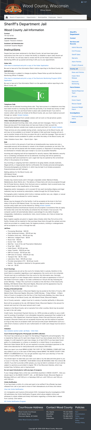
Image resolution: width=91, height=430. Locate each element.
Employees (52, 17)
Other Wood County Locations (28, 420)
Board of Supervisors (17, 17)
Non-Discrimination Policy (80, 414)
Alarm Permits (76, 61)
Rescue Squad (76, 104)
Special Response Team (78, 92)
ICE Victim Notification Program (15, 401)
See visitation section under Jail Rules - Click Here (21, 331)
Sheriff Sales (76, 54)
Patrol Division (75, 87)
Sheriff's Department (74, 33)
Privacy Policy (80, 422)
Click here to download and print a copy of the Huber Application (26, 65)
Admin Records (77, 47)
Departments (31, 17)
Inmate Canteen (23, 115)
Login (85, 2)
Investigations (75, 113)
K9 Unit (74, 96)
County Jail (74, 69)
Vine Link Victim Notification (13, 389)
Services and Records (74, 43)
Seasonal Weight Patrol (77, 108)
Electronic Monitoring (75, 83)
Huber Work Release (76, 77)
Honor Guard (76, 100)
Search (59, 17)
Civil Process (76, 51)
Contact (73, 38)
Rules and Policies (78, 72)
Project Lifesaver (77, 65)
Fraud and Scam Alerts (77, 117)
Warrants (75, 58)
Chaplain (73, 122)
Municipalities (42, 17)
